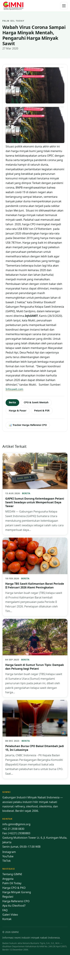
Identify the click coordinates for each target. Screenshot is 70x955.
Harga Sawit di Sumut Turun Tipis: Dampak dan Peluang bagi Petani (34, 666)
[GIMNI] (13, 6)
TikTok (6, 861)
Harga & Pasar (17, 410)
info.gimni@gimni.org (16, 824)
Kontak (7, 919)
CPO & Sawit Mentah (36, 402)
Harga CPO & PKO (14, 888)
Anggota (7, 879)
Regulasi (7, 896)
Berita (12, 402)
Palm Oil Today (11, 883)
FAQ (5, 910)
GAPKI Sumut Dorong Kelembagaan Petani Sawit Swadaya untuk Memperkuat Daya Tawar (34, 502)
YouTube (7, 856)
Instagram (9, 852)
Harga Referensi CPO (16, 901)
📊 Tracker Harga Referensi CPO (28, 425)
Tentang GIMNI (12, 874)
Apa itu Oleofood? (13, 905)
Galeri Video (10, 914)
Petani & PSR (41, 410)
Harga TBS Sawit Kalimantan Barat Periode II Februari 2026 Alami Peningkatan (34, 585)
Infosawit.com (14, 389)
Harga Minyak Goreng (16, 892)
